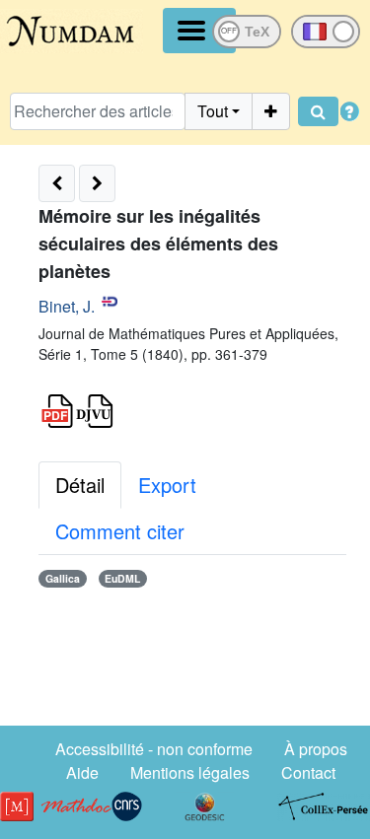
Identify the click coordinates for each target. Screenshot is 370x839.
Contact (308, 772)
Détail (80, 484)
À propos (315, 748)
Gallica (62, 578)
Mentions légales (190, 772)
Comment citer (120, 531)
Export (167, 484)
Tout (212, 111)
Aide (82, 772)
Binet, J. (66, 306)
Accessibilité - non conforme (154, 748)
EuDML (122, 578)
